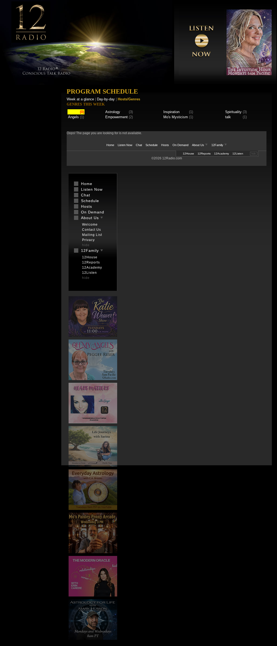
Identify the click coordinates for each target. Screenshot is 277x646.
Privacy (88, 240)
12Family (217, 145)
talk (228, 117)
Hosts (165, 145)
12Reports (204, 153)
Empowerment (116, 117)
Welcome (90, 224)
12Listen (237, 153)
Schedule (152, 145)
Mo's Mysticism (175, 117)
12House (188, 153)
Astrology (112, 112)
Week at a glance (80, 99)
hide (253, 153)
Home (110, 145)
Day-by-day (106, 99)
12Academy (221, 153)
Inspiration (171, 112)
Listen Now (125, 145)
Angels (73, 117)
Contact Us (91, 230)
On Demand (180, 145)
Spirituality (233, 112)
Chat (139, 145)
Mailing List (92, 235)
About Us (198, 145)
